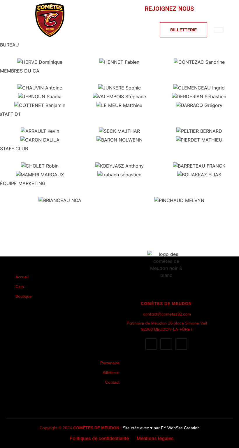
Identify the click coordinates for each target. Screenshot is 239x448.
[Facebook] (222, 9)
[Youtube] (200, 9)
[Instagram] (211, 9)
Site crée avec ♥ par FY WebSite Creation (161, 427)
